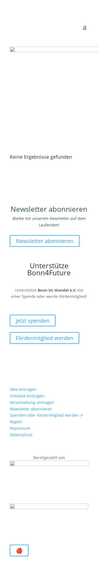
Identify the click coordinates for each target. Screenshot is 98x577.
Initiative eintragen (27, 395)
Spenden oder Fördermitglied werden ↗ (46, 415)
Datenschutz (21, 434)
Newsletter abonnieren (45, 241)
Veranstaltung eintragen (32, 402)
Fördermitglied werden (44, 338)
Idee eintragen (23, 389)
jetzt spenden (33, 320)
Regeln (16, 421)
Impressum (20, 428)
